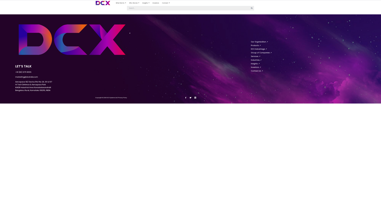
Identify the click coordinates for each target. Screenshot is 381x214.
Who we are (133, 3)
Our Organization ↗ (259, 42)
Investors (156, 3)
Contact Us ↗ (257, 71)
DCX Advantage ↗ (259, 49)
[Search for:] (190, 8)
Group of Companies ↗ (261, 52)
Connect (165, 3)
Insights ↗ (255, 63)
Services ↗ (255, 56)
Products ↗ (256, 45)
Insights (145, 3)
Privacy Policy (122, 98)
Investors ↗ (256, 67)
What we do (120, 3)
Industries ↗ (256, 60)
